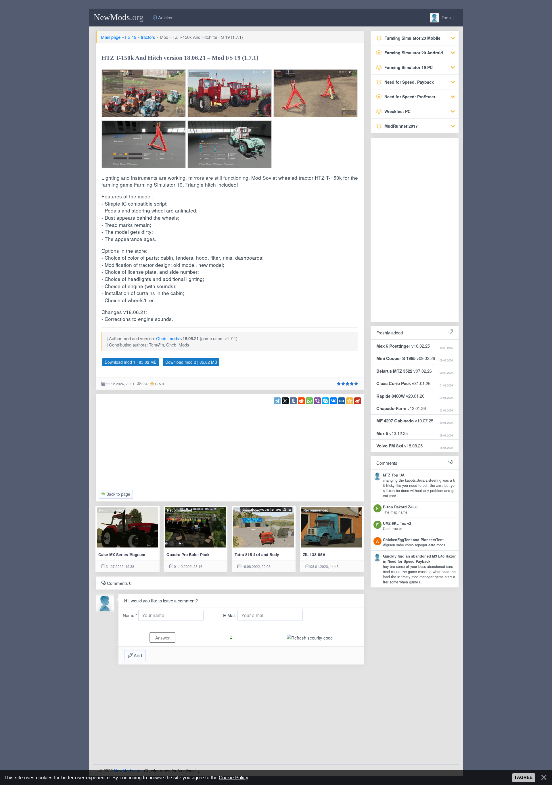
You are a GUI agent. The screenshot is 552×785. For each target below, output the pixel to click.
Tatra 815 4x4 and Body (257, 554)
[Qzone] (349, 400)
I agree (523, 777)
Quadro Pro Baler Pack (188, 554)
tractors (148, 37)
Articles (164, 17)
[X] (285, 400)
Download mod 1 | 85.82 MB (130, 362)
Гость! (447, 17)
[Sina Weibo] (357, 400)
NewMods (118, 17)
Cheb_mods (167, 338)
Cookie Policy (233, 777)
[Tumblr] (293, 400)
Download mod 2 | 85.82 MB (191, 362)
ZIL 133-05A (314, 554)
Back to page (117, 494)
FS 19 (130, 37)
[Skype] (325, 400)
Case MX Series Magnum (121, 554)
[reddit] (301, 400)
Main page (110, 37)
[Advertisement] (230, 444)
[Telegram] (277, 400)
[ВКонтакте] (333, 400)
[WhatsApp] (309, 400)
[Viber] (317, 400)
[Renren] (341, 400)
